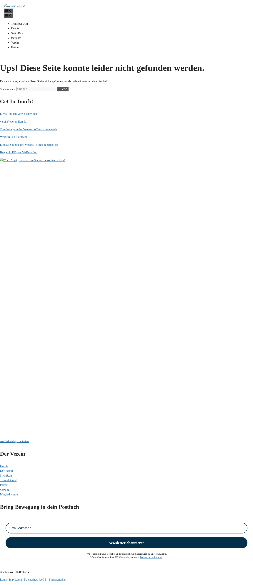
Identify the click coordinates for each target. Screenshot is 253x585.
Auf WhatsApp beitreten (14, 441)
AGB (43, 579)
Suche (63, 89)
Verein (15, 42)
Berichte (16, 37)
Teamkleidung (8, 480)
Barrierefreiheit (57, 579)
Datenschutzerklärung (151, 557)
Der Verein (6, 470)
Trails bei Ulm (19, 23)
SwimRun (17, 33)
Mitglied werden (9, 494)
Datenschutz (31, 579)
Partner (15, 47)
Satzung (4, 489)
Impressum (15, 579)
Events (15, 28)
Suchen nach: (8, 89)
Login (3, 579)
